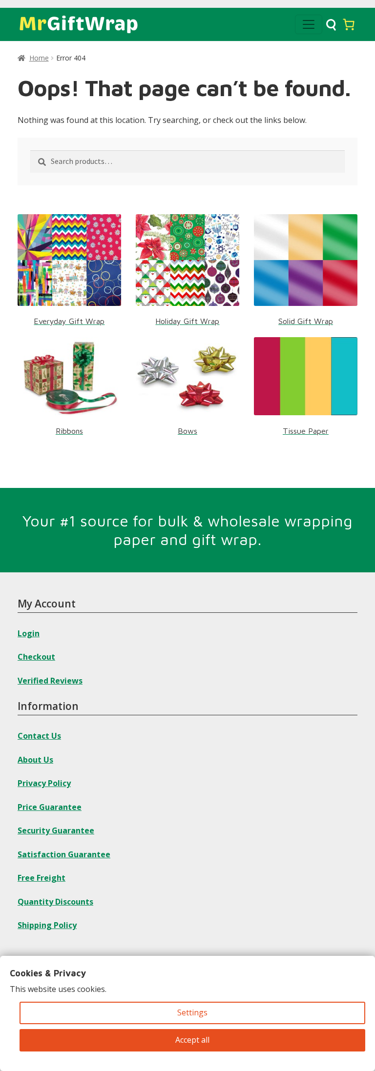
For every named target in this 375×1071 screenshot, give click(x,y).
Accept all (192, 1039)
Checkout (36, 656)
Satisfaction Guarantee (64, 854)
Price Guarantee (50, 807)
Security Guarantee (56, 830)
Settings (192, 1012)
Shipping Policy (47, 925)
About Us (35, 759)
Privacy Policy (44, 783)
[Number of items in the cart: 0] (348, 24)
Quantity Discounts (55, 901)
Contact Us (39, 735)
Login (29, 633)
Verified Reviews (50, 680)
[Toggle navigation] (308, 24)
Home (39, 57)
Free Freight (41, 877)
